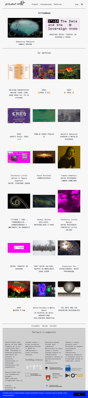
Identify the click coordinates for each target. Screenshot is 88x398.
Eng (76, 4)
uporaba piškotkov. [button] (8, 395)
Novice (45, 326)
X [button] (79, 394)
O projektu (35, 326)
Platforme (58, 4)
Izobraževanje (45, 4)
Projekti (35, 4)
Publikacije (46, 13)
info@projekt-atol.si (13, 380)
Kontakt (53, 326)
